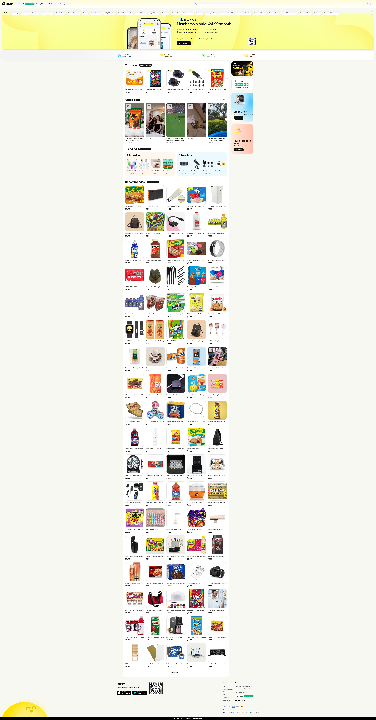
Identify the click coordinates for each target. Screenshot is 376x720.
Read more (183, 43)
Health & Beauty (96, 13)
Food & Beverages (74, 13)
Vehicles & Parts (305, 13)
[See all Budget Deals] (172, 155)
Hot (51, 13)
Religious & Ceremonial (331, 13)
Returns (225, 694)
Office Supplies (188, 13)
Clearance (35, 13)
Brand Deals (186, 155)
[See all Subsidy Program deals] (224, 155)
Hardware (199, 13)
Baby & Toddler (109, 13)
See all (223, 100)
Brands (44, 13)
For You (6, 13)
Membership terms (228, 689)
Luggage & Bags (211, 13)
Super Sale (25, 13)
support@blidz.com (248, 686)
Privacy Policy (226, 697)
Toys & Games (153, 13)
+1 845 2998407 (248, 688)
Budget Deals (135, 155)
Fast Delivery (60, 13)
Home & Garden (141, 13)
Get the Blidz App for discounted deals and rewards (188, 718)
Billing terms (226, 700)
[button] (134, 81)
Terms (224, 686)
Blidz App (63, 4)
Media (85, 13)
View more (174, 672)
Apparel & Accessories (125, 13)
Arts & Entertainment (290, 13)
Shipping (225, 692)
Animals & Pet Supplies (243, 13)
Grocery (15, 13)
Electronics (175, 13)
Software (317, 13)
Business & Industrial (226, 13)
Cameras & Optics (259, 13)
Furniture (165, 13)
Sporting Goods (274, 13)
